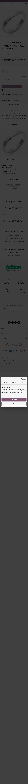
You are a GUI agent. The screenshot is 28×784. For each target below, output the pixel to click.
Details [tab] (14, 382)
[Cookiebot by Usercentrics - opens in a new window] (21, 379)
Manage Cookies (13, 403)
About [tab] (23, 382)
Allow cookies (14, 399)
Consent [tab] (5, 382)
